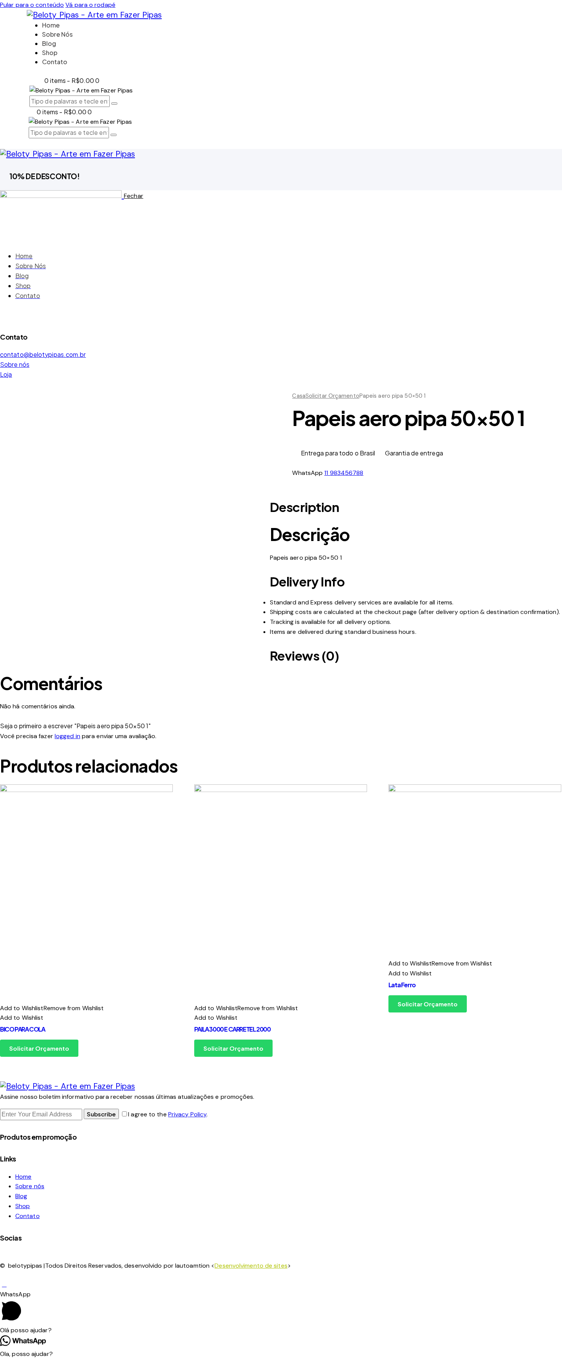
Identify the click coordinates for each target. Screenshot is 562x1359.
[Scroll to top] (4, 1284)
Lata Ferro (402, 985)
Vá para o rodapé (90, 5)
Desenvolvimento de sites (250, 1266)
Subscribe (101, 1114)
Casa (298, 396)
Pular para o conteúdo (32, 5)
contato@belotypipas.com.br (43, 354)
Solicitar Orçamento (332, 396)
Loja (6, 374)
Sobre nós (14, 364)
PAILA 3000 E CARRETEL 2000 (232, 1029)
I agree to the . (168, 1114)
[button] (52, 1008)
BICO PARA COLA (22, 1029)
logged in (67, 736)
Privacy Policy (187, 1114)
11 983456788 (343, 473)
